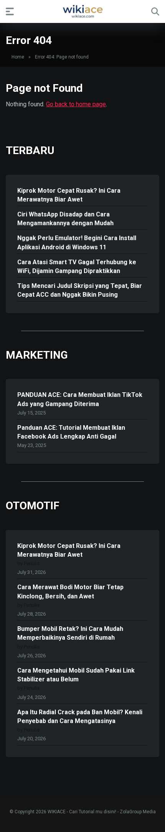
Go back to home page (76, 104)
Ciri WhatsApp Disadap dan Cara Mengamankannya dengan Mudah (65, 219)
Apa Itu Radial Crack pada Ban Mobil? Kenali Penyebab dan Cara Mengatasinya (79, 716)
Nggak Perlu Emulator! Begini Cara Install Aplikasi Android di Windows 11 (76, 242)
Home (18, 57)
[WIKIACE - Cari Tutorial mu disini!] (82, 11)
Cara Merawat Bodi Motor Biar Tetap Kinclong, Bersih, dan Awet (70, 591)
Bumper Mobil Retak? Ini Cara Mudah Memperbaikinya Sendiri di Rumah (70, 633)
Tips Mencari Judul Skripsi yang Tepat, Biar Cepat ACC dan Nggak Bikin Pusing (79, 290)
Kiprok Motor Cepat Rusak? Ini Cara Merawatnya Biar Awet (68, 195)
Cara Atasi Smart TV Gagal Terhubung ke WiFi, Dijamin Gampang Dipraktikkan (76, 266)
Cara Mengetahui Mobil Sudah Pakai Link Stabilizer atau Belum (76, 675)
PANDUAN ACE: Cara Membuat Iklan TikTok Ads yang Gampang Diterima (79, 399)
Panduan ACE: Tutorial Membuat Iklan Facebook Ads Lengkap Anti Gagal (71, 432)
